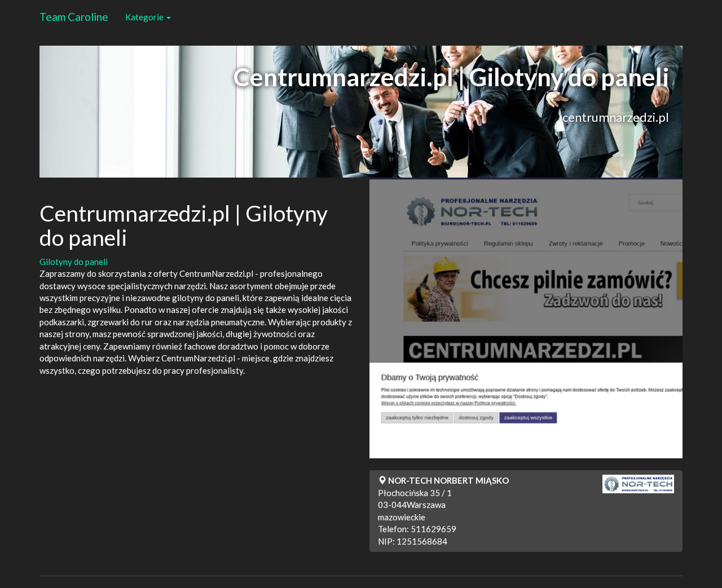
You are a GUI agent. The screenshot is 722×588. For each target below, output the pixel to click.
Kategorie (145, 17)
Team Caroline (73, 16)
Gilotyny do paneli (73, 262)
